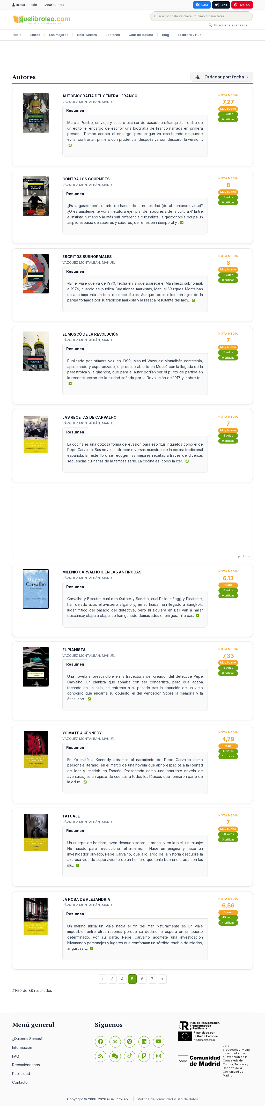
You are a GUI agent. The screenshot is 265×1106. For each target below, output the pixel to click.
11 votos (228, 114)
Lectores (113, 35)
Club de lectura (141, 35)
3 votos (228, 352)
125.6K (244, 5)
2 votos (228, 197)
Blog (165, 35)
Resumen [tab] (75, 110)
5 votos (228, 435)
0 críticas (228, 119)
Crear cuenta (53, 5)
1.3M (204, 5)
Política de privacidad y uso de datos (168, 1099)
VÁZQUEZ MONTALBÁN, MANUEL (88, 102)
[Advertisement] (132, 57)
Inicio (17, 35)
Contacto (20, 1082)
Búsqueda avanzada (230, 25)
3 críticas (228, 839)
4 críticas (228, 922)
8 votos (228, 590)
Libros (35, 35)
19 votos (228, 751)
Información (22, 1047)
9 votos (228, 667)
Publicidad (21, 1073)
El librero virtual (190, 35)
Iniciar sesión (27, 5)
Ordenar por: (223, 76)
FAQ (15, 1056)
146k (223, 5)
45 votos (228, 917)
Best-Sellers (87, 35)
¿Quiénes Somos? (27, 1038)
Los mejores (58, 35)
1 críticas (228, 756)
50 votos (228, 834)
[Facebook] (100, 1042)
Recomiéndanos (26, 1065)
